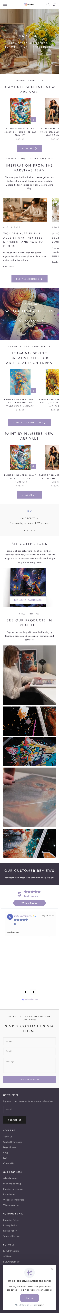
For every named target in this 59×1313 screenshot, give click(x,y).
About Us (7, 1136)
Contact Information (12, 1142)
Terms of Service (11, 1236)
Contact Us (8, 1163)
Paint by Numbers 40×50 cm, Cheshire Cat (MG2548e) (20, 478)
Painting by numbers (13, 1189)
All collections (10, 1178)
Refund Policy (10, 1230)
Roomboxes (9, 1194)
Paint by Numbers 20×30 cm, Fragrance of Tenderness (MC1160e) (20, 403)
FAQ (5, 1158)
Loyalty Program (11, 1250)
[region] (29, 314)
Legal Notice (9, 1147)
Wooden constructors (13, 1199)
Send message (29, 1079)
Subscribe (15, 1120)
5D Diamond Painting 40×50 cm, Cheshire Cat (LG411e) (20, 132)
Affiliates (7, 1256)
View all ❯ (29, 148)
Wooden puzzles (11, 1205)
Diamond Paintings (28, 600)
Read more (8, 266)
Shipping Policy (11, 1220)
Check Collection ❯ (29, 321)
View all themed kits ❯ (29, 422)
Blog (5, 1152)
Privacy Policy (10, 1225)
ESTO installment (11, 1261)
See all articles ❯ (29, 279)
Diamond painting (12, 1183)
